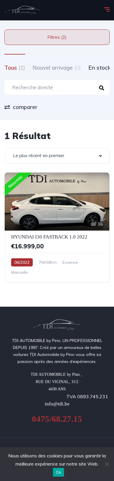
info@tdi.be (57, 404)
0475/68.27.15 (57, 419)
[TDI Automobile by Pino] (23, 10)
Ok (58, 472)
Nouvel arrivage (56, 67)
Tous (14, 67)
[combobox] (57, 156)
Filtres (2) (57, 37)
